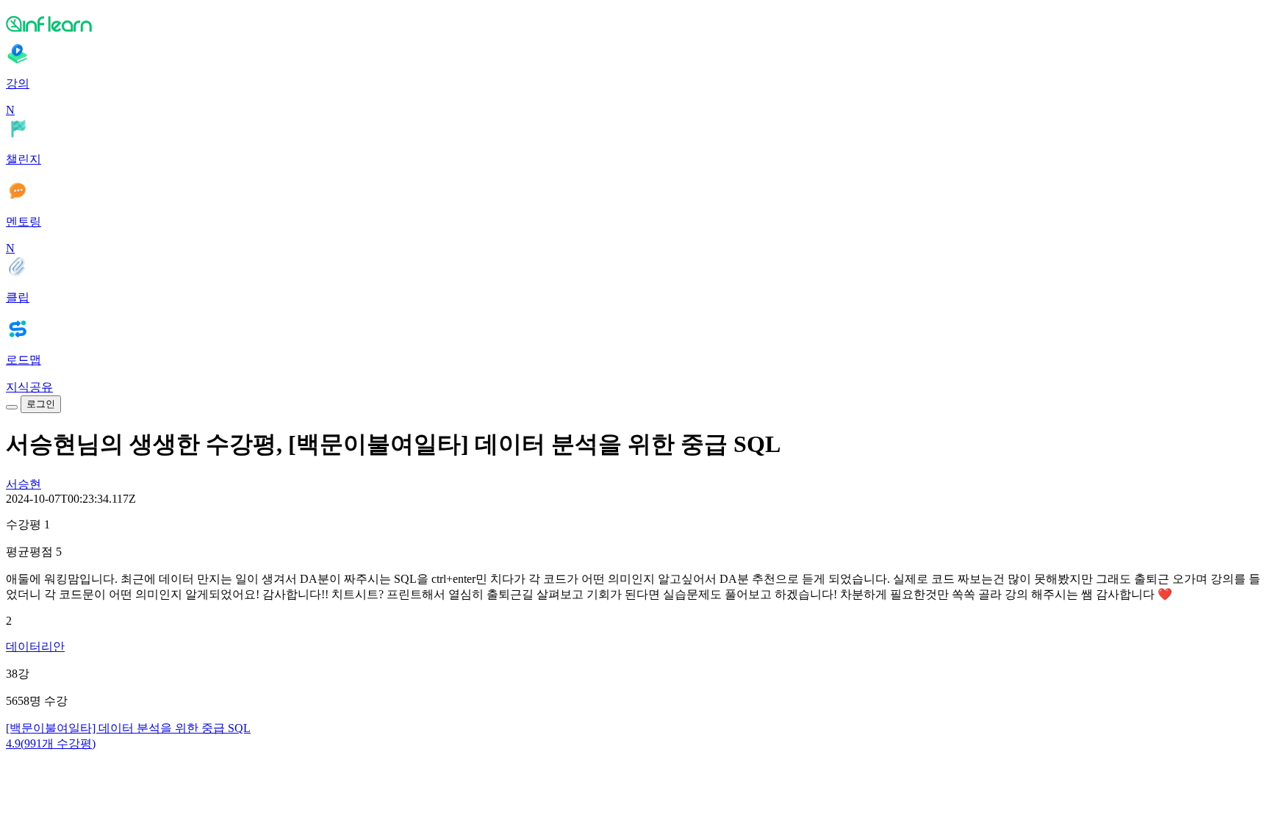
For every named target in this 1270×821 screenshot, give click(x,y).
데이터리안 (35, 646)
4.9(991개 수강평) (51, 743)
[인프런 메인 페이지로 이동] (635, 23)
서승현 (23, 484)
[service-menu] (12, 407)
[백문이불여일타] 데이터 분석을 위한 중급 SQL (128, 728)
